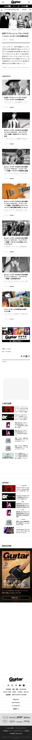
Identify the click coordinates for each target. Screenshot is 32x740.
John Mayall (8, 351)
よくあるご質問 (10, 728)
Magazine (8, 546)
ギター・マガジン (6, 29)
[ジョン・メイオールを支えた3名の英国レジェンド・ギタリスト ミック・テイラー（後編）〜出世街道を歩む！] (16, 264)
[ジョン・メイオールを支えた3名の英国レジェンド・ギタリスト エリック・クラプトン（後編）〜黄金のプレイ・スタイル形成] (16, 120)
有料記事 (24, 9)
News (23, 501)
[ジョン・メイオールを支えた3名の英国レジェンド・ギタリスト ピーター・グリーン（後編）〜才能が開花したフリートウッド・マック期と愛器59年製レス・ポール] (16, 191)
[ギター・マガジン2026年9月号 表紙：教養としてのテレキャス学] (16, 587)
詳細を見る (16, 598)
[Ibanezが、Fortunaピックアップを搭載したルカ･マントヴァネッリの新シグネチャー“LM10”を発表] (9, 496)
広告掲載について (7, 730)
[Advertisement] (16, 624)
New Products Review (19, 694)
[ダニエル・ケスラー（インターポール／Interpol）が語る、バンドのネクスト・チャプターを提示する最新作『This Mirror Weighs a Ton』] (9, 488)
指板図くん (16, 709)
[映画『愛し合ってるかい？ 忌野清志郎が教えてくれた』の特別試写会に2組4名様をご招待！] (9, 512)
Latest (7, 483)
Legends (20, 29)
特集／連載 (15, 689)
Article (12, 319)
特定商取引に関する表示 (16, 733)
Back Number (16, 702)
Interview (24, 485)
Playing (19, 692)
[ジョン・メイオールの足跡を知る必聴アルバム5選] (16, 299)
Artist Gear (7, 692)
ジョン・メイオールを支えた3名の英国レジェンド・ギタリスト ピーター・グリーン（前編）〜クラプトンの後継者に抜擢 (16, 169)
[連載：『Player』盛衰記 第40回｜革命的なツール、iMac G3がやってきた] (9, 522)
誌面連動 (8, 694)
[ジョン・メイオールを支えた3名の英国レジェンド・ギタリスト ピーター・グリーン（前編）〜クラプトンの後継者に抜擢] (16, 156)
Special (14, 29)
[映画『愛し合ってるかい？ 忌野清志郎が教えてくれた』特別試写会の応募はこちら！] (9, 504)
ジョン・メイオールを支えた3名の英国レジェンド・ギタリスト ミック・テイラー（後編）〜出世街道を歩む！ (16, 277)
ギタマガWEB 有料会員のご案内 (11, 9)
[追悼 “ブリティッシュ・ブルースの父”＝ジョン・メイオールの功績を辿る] (16, 87)
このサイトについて (18, 730)
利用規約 (27, 730)
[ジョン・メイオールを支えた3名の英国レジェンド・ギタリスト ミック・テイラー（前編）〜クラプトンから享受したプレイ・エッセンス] (16, 228)
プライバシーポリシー (20, 728)
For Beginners (16, 705)
